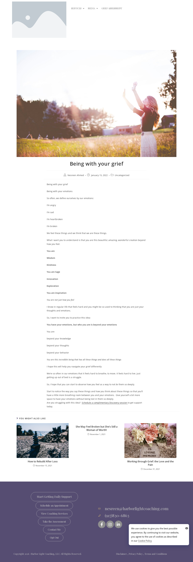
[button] (54, 505)
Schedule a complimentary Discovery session (105, 402)
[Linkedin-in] (118, 524)
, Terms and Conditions (155, 553)
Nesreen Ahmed (76, 175)
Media (91, 8)
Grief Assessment (111, 8)
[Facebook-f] (102, 524)
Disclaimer (121, 553)
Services (76, 8)
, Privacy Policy (135, 553)
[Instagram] (110, 524)
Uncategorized (122, 175)
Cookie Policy (145, 540)
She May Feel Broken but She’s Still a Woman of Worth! (96, 428)
